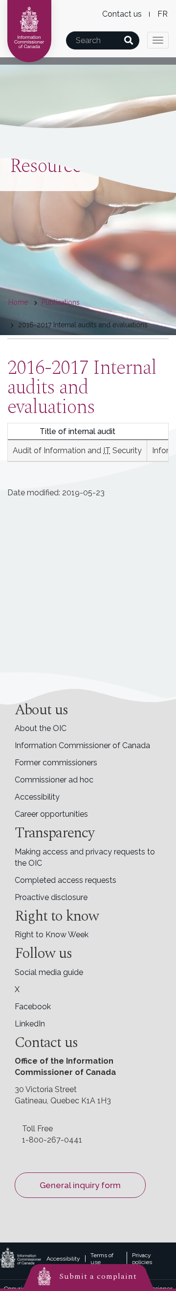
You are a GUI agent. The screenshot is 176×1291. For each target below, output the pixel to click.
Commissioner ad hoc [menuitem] (54, 779)
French (162, 14)
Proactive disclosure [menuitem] (51, 897)
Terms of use (101, 1259)
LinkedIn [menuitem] (30, 1023)
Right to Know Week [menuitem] (51, 934)
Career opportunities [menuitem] (51, 814)
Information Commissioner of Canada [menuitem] (82, 745)
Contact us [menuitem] (122, 14)
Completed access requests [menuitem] (65, 880)
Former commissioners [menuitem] (56, 762)
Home (18, 302)
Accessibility (63, 1258)
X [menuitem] (17, 989)
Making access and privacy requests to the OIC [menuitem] (85, 857)
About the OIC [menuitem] (40, 728)
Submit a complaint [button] (98, 1276)
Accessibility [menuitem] (37, 797)
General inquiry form (80, 1185)
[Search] (128, 40)
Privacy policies (142, 1259)
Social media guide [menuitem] (49, 972)
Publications (61, 302)
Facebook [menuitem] (33, 1006)
